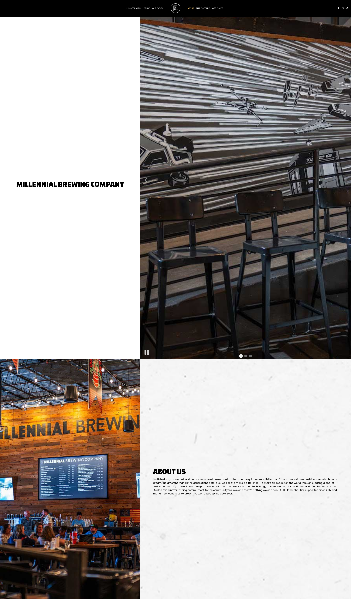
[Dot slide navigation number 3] (250, 356)
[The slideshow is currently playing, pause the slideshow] (147, 352)
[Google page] (347, 8)
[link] (175, 8)
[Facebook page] (338, 8)
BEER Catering (203, 8)
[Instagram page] (343, 8)
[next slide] (345, 179)
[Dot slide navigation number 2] (245, 356)
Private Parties (134, 8)
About (191, 8)
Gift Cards (217, 8)
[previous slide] (146, 179)
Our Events (157, 8)
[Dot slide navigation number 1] (241, 356)
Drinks (147, 8)
